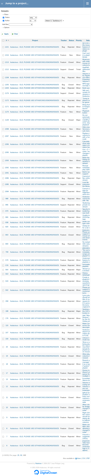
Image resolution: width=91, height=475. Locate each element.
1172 (7, 100)
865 (6, 217)
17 (7, 373)
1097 (7, 136)
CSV (83, 458)
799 (6, 252)
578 (6, 265)
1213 (7, 62)
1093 (7, 160)
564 (6, 270)
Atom (79, 458)
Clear (16, 34)
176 (6, 318)
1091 (7, 173)
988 (6, 199)
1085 (7, 184)
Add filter (5, 24)
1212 (7, 69)
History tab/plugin (86, 274)
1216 (7, 55)
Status (7, 17)
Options (6, 27)
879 (6, 211)
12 (7, 386)
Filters (6, 14)
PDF (88, 458)
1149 (7, 120)
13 (7, 379)
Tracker (64, 40)
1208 (7, 77)
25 (18, 455)
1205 (7, 85)
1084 (7, 191)
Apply (6, 34)
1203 (7, 88)
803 (6, 235)
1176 (7, 93)
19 (7, 356)
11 (7, 397)
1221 (7, 47)
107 (6, 333)
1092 (7, 168)
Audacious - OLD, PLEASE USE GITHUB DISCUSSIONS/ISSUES (34, 47)
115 (7, 325)
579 (6, 260)
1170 (7, 112)
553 (6, 274)
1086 (7, 178)
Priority (79, 40)
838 (6, 222)
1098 (7, 129)
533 (6, 281)
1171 (7, 107)
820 (6, 227)
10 (7, 407)
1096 (7, 144)
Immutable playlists (86, 265)
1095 (7, 152)
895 (6, 205)
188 (6, 311)
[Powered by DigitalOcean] (45, 474)
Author (7, 20)
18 (7, 364)
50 (21, 455)
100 (6, 339)
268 (6, 301)
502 (6, 290)
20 (7, 347)
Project (35, 40)
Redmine (38, 463)
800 (6, 244)
